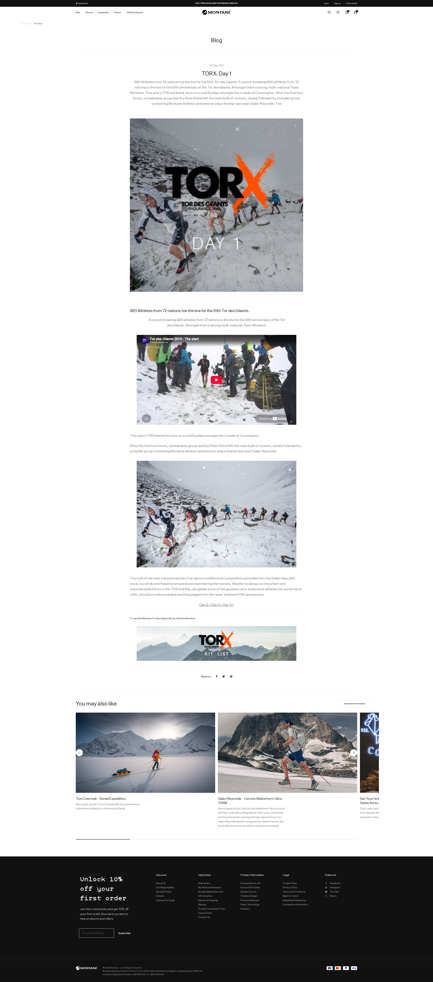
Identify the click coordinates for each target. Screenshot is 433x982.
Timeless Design (248, 896)
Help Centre (204, 883)
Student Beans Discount (210, 891)
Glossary (245, 908)
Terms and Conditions (294, 891)
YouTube (334, 891)
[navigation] (79, 752)
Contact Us (204, 917)
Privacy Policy (290, 887)
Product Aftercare (249, 900)
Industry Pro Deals (165, 900)
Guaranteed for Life (250, 883)
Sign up (337, 3)
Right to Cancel (290, 896)
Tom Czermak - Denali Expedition (101, 798)
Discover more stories (354, 703)
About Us (161, 883)
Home (24, 23)
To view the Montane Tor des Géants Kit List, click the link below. (163, 618)
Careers (160, 896)
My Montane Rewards (209, 887)
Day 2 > (205, 604)
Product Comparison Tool (211, 908)
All (211, 65)
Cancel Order (205, 913)
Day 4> (228, 604)
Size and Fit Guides (250, 887)
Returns (202, 904)
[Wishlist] (338, 12)
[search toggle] (329, 12)
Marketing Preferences (294, 900)
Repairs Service (248, 891)
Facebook (335, 883)
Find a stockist (351, 3)
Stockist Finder (163, 891)
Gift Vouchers (205, 896)
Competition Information (295, 904)
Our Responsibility (165, 887)
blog (30, 23)
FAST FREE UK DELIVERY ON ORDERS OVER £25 (220, 3)
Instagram (335, 887)
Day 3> (216, 604)
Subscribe (124, 933)
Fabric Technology (249, 904)
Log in (326, 3)
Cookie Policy (290, 883)
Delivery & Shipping (208, 900)
